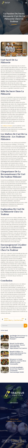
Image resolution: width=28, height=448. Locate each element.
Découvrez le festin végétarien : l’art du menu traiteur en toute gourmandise (18, 362)
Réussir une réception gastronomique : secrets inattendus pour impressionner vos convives (18, 346)
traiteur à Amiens (7, 126)
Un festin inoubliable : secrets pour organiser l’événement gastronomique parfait (17, 370)
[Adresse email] (14, 417)
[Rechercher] (25, 326)
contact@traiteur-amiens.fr (14, 421)
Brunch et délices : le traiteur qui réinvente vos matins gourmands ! (18, 353)
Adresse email (14, 419)
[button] (26, 3)
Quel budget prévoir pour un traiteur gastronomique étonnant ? (18, 337)
